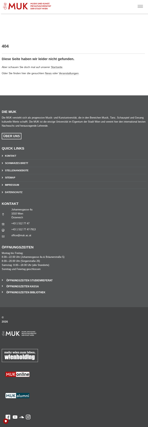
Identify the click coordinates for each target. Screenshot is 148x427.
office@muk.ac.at (21, 235)
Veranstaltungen (69, 73)
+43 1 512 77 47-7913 (23, 229)
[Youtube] (13, 383)
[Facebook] (6, 383)
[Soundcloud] (20, 383)
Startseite (56, 67)
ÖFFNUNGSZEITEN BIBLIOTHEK (25, 292)
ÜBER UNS (11, 136)
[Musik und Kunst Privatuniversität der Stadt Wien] (33, 4)
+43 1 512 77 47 (20, 223)
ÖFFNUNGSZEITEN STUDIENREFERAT (29, 280)
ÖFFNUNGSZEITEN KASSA (22, 286)
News (48, 73)
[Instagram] (27, 383)
